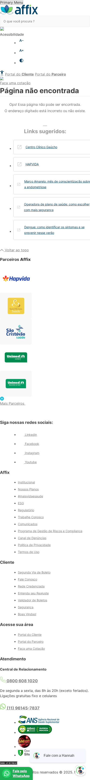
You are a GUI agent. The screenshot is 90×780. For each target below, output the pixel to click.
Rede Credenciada (31, 586)
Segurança (25, 607)
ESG (21, 503)
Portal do (19, 74)
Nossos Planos (28, 489)
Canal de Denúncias (32, 538)
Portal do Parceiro (30, 641)
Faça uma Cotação (31, 648)
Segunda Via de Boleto (34, 572)
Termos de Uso (28, 552)
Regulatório (26, 510)
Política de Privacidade (34, 545)
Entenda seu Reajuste (33, 593)
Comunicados (27, 524)
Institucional (26, 482)
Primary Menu (11, 2)
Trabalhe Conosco (31, 517)
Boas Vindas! (27, 614)
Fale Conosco (27, 579)
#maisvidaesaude (30, 496)
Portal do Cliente (30, 634)
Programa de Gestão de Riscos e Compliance (50, 531)
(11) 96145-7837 (23, 708)
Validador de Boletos (32, 600)
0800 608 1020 (22, 680)
